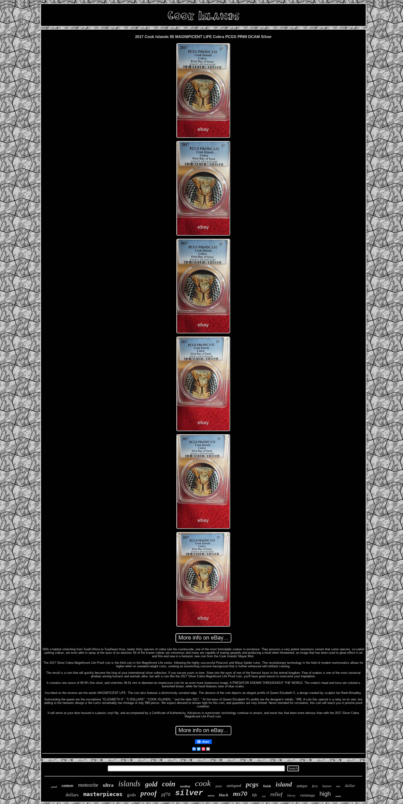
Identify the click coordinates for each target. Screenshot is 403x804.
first (315, 786)
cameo (67, 785)
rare (338, 786)
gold (151, 784)
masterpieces (102, 794)
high (325, 793)
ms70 (240, 793)
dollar (350, 785)
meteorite (88, 785)
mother (185, 786)
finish (267, 786)
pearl (54, 786)
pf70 (165, 794)
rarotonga (307, 795)
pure (218, 786)
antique (302, 786)
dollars (72, 794)
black (223, 795)
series (338, 796)
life (254, 795)
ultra (108, 785)
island (284, 784)
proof (148, 793)
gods (131, 794)
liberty (291, 795)
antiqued (234, 785)
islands (129, 783)
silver (189, 793)
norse (211, 795)
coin (168, 784)
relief (276, 794)
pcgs (252, 784)
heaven (326, 786)
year (264, 796)
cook (203, 783)
